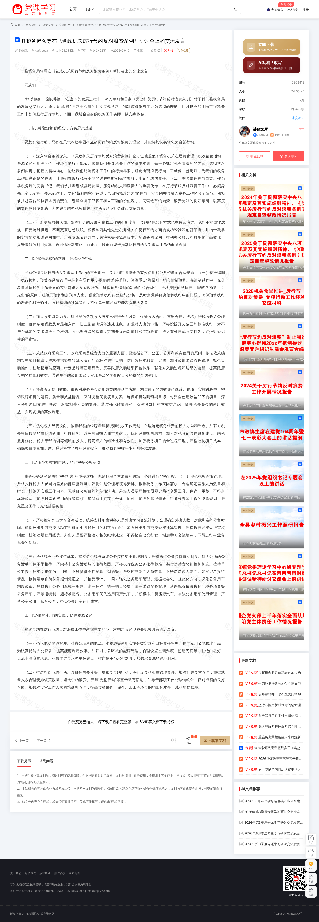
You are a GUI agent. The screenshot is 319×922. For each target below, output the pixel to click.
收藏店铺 (256, 156)
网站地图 (74, 873)
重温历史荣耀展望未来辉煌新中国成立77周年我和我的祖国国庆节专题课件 (274, 737)
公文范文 (48, 25)
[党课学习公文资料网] (33, 9)
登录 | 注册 (300, 9)
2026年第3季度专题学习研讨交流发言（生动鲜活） (271, 812)
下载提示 (24, 761)
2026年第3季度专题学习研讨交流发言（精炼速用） (271, 833)
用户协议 (59, 873)
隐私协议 (30, 873)
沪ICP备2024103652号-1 (289, 913)
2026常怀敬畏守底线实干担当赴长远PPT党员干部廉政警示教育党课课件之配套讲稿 (274, 748)
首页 (73, 9)
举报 (170, 50)
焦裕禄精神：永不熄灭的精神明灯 (274, 694)
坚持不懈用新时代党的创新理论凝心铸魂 (274, 705)
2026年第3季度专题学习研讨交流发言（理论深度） (271, 822)
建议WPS (298, 118)
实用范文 (65, 25)
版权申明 (45, 873)
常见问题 (46, 761)
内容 (87, 9)
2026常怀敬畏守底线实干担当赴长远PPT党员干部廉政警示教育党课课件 (274, 758)
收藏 (140, 50)
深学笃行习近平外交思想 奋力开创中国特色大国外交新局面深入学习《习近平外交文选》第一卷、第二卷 (274, 716)
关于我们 (15, 873)
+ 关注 (300, 129)
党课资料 (31, 25)
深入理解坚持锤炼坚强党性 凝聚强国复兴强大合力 (274, 726)
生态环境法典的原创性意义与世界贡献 (274, 683)
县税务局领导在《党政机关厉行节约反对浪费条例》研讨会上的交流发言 (121, 25)
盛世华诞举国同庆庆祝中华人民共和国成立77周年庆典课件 (274, 769)
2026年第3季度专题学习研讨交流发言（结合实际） (271, 844)
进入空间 (290, 156)
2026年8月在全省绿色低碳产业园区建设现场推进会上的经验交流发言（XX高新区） (271, 801)
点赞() (155, 50)
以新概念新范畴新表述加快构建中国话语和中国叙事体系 (274, 673)
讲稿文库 (260, 129)
